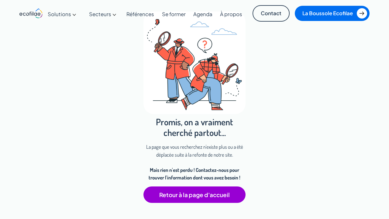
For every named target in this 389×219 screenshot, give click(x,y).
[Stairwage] (31, 13)
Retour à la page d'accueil (194, 194)
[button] (62, 14)
